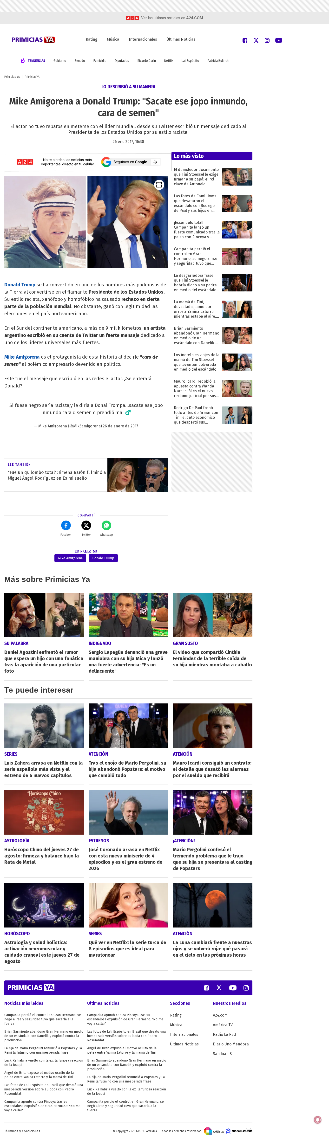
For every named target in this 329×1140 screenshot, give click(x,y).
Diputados (122, 61)
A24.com (220, 1015)
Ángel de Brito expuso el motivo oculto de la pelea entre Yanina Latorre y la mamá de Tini (39, 1075)
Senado (80, 61)
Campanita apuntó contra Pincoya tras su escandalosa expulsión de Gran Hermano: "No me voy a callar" (42, 1106)
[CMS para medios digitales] (239, 1131)
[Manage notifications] (318, 1120)
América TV (223, 1025)
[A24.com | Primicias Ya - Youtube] (278, 40)
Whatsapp (106, 534)
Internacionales (143, 39)
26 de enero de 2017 (120, 426)
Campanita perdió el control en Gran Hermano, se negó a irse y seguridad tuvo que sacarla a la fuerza (42, 1019)
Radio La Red (224, 1034)
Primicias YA (12, 76)
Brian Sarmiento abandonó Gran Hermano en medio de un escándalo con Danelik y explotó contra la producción (43, 1036)
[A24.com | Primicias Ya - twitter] (256, 40)
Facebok (65, 534)
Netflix (168, 61)
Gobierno (59, 61)
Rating (91, 39)
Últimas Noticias (181, 39)
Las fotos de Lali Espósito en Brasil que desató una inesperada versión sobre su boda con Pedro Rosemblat (43, 1089)
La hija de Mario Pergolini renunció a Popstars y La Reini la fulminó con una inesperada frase (43, 1050)
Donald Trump (19, 285)
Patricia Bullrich (218, 61)
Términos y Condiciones (22, 1131)
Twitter (86, 534)
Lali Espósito (190, 61)
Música (113, 39)
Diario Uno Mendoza (231, 1044)
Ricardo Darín (147, 61)
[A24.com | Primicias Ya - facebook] (245, 40)
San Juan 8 (222, 1053)
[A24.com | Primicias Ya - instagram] (267, 40)
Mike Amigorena (22, 357)
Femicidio (99, 61)
